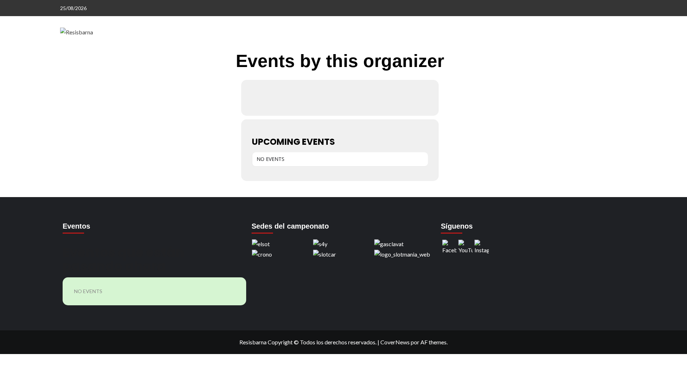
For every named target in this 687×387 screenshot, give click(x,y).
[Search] (622, 56)
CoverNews (395, 342)
